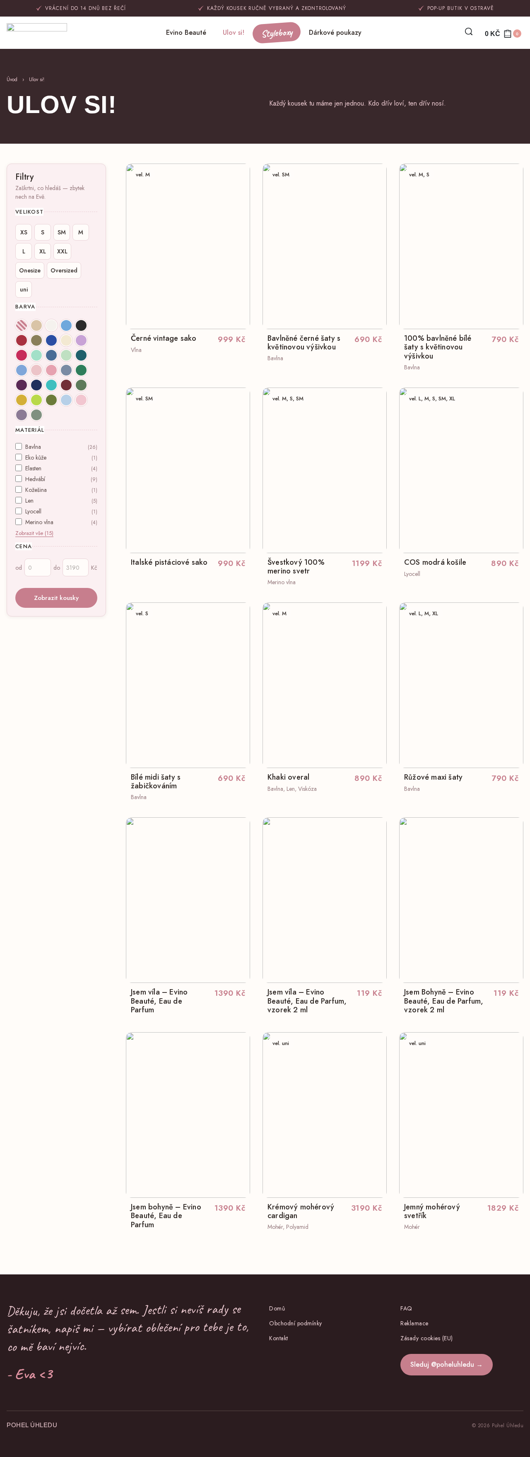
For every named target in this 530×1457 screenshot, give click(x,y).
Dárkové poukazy (335, 32)
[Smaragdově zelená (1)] (81, 370)
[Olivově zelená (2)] (51, 400)
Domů (277, 1308)
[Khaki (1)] (36, 340)
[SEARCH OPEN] (469, 31)
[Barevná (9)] (21, 325)
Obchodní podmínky (295, 1323)
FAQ (406, 1308)
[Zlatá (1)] (21, 400)
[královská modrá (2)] (51, 340)
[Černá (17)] (81, 325)
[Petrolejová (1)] (81, 355)
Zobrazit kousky (56, 597)
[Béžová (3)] (36, 325)
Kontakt (278, 1338)
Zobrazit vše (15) (34, 533)
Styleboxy (276, 33)
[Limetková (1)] (36, 400)
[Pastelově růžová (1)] (81, 400)
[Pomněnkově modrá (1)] (21, 370)
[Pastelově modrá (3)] (66, 400)
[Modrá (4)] (51, 355)
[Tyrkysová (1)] (51, 385)
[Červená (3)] (21, 340)
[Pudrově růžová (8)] (36, 370)
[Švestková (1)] (21, 385)
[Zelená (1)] (81, 385)
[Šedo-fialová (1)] (21, 415)
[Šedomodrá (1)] (66, 370)
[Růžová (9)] (51, 370)
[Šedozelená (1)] (36, 415)
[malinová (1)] (21, 355)
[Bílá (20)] (51, 325)
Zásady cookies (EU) (426, 1338)
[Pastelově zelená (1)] (66, 355)
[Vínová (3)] (66, 385)
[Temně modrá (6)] (36, 385)
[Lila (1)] (81, 340)
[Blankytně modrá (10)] (66, 325)
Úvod (12, 79)
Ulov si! (233, 32)
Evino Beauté (186, 32)
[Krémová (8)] (66, 340)
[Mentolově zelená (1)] (36, 355)
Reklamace (414, 1323)
